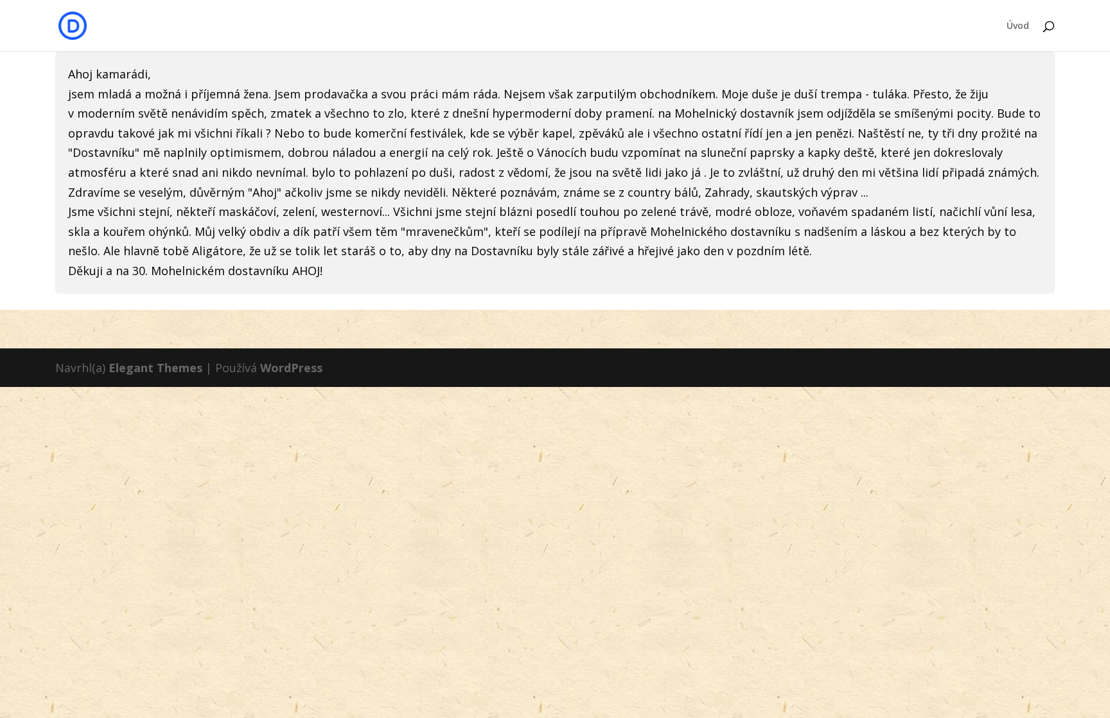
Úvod (1018, 26)
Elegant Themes (155, 367)
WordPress (291, 367)
